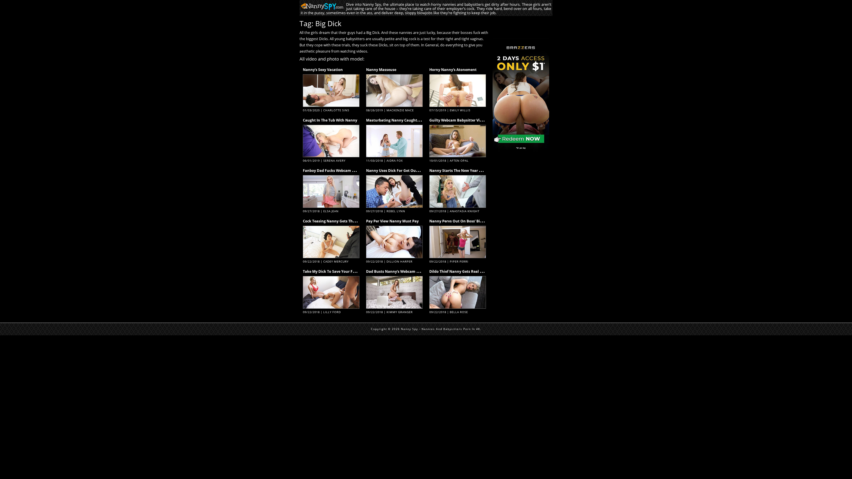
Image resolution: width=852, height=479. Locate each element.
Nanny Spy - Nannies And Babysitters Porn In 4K (440, 329)
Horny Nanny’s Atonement (453, 69)
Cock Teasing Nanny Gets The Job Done (337, 221)
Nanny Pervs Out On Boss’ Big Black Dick (465, 221)
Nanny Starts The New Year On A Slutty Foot (468, 170)
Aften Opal (459, 161)
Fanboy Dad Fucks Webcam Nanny (333, 170)
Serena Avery (334, 161)
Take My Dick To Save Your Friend (332, 271)
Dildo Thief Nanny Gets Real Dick (458, 271)
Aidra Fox (395, 161)
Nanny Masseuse (381, 69)
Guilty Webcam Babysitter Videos (458, 120)
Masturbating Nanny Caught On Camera (402, 120)
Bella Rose (459, 312)
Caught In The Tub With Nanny (330, 120)
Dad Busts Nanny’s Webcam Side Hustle (401, 271)
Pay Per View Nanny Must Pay (392, 221)
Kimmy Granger (400, 312)
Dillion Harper (399, 261)
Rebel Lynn (396, 211)
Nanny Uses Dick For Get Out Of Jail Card (402, 170)
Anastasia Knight (464, 211)
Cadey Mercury (336, 261)
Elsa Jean (331, 211)
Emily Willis (460, 110)
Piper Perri (459, 261)
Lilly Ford (332, 312)
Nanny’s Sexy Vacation (323, 69)
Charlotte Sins (336, 110)
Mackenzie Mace (400, 110)
